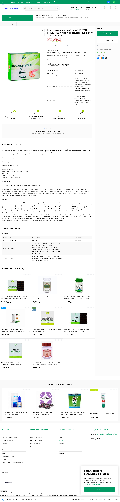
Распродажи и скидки (36, 440)
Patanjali (76, 76)
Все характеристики (78, 70)
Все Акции (33, 446)
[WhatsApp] (114, 2)
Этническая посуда (7, 450)
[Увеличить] (23, 67)
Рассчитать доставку (105, 49)
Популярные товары (36, 437)
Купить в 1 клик (108, 40)
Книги (3, 465)
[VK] (108, 2)
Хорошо (99, 489)
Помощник (4, 491)
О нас (13, 2)
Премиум (5, 459)
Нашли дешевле (104, 46)
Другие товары (79, 237)
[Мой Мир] (103, 58)
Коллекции (47, 2)
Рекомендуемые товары (37, 443)
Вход (89, 2)
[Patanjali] (54, 40)
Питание (4, 443)
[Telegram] (111, 2)
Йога (3, 453)
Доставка (29, 2)
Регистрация (97, 2)
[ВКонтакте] (98, 58)
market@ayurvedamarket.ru (106, 434)
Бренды (38, 2)
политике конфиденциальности (94, 484)
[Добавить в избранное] (43, 30)
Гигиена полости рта (7, 440)
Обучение (5, 472)
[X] (106, 58)
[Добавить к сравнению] (43, 34)
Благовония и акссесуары (9, 437)
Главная (4, 2)
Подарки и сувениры (8, 456)
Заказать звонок (74, 9)
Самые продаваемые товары (60, 384)
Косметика (5, 446)
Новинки (32, 434)
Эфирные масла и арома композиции (12, 462)
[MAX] (117, 2)
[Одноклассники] (101, 58)
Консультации (6, 469)
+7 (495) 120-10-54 (12, 499)
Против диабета (78, 73)
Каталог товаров (11, 18)
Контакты (61, 453)
